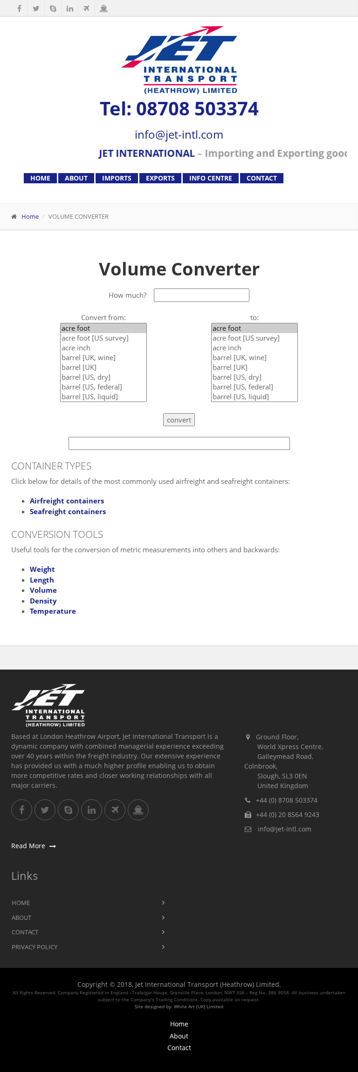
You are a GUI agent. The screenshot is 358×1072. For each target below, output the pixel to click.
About (76, 178)
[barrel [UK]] (103, 367)
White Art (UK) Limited (198, 1006)
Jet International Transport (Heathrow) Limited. (208, 984)
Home (40, 178)
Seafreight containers (68, 511)
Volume (43, 590)
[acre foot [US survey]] (103, 338)
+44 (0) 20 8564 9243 (287, 814)
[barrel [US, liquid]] (103, 397)
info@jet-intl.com (179, 134)
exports (160, 178)
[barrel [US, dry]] (103, 377)
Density (43, 600)
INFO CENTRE (210, 178)
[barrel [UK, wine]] (103, 357)
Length (42, 579)
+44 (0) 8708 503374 (286, 800)
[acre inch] (103, 348)
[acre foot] (103, 328)
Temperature (53, 611)
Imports (116, 178)
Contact (262, 178)
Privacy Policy (34, 947)
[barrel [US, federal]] (103, 387)
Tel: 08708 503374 (179, 108)
